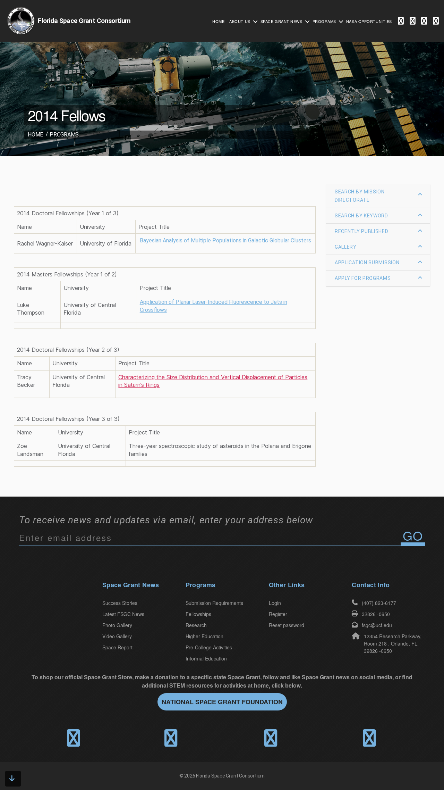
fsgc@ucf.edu (377, 625)
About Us (239, 21)
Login (275, 602)
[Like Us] (401, 21)
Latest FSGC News (123, 613)
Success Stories (119, 602)
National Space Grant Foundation (222, 701)
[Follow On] (413, 21)
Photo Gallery (117, 625)
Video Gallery (117, 636)
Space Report (117, 647)
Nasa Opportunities (369, 21)
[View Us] (436, 21)
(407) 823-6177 (379, 602)
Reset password (286, 625)
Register (278, 613)
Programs (324, 21)
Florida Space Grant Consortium (230, 776)
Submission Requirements (214, 602)
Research (196, 625)
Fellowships (198, 613)
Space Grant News (281, 21)
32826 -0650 (376, 613)
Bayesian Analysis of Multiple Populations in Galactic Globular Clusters (225, 240)
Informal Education (206, 658)
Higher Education (204, 636)
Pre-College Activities (209, 647)
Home (218, 21)
